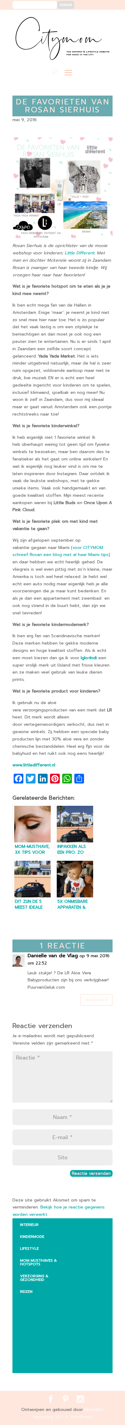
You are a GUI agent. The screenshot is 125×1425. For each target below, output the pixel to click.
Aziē (29, 1325)
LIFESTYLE (29, 1248)
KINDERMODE (32, 1236)
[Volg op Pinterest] (95, 18)
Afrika (31, 1301)
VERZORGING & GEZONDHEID (34, 1277)
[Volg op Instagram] (104, 18)
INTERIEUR (29, 1224)
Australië (34, 1313)
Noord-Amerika (41, 1352)
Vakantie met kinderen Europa (47, 1338)
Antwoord (96, 999)
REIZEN (26, 1291)
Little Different (79, 253)
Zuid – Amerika (40, 1364)
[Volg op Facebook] (86, 18)
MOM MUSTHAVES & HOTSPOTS (38, 1262)
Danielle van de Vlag (53, 955)
